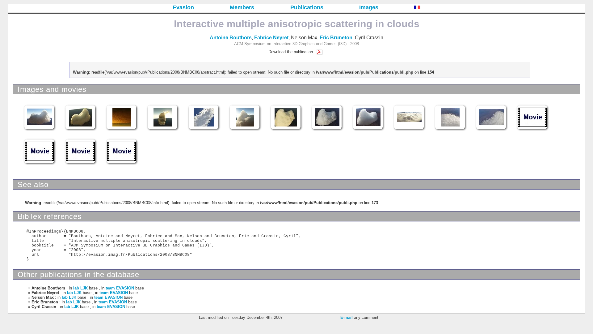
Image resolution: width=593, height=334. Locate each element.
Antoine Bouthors (231, 37)
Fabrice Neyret (271, 37)
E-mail (346, 317)
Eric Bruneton (336, 37)
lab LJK (80, 288)
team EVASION (120, 288)
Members (242, 7)
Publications (306, 7)
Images (368, 7)
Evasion (183, 7)
